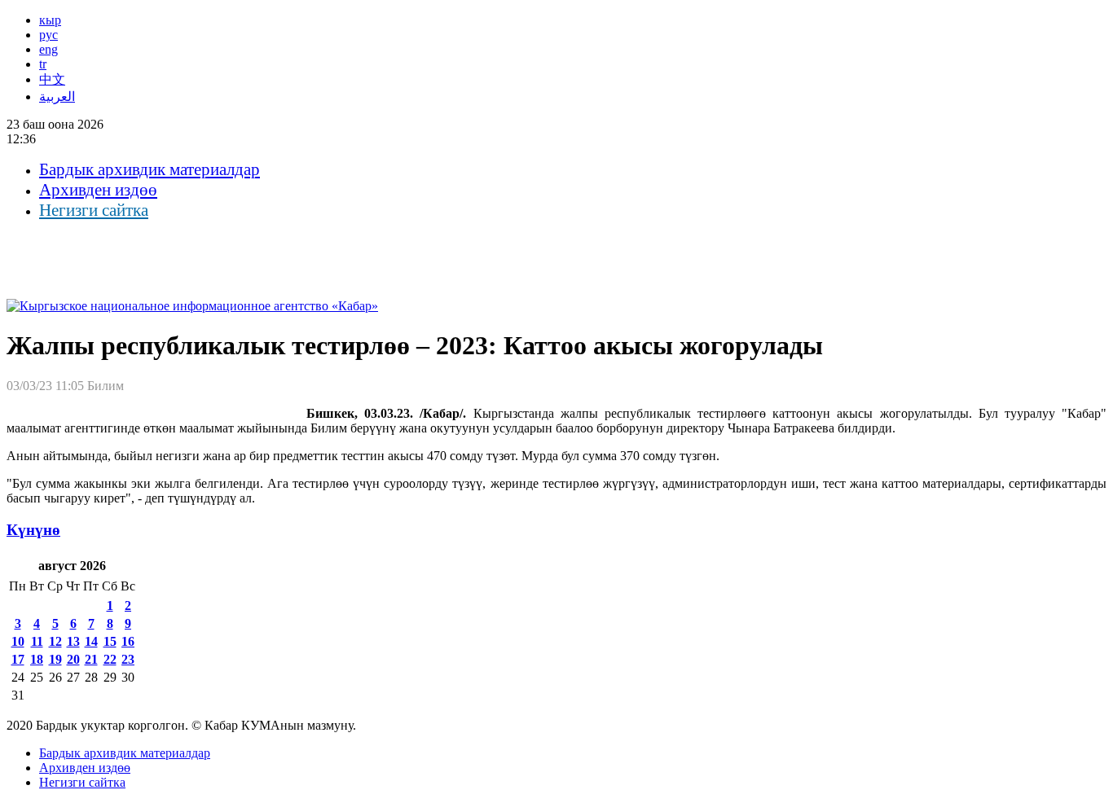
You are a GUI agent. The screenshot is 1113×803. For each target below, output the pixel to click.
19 (55, 659)
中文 (52, 79)
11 (37, 641)
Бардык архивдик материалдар (149, 169)
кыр (50, 20)
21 (91, 659)
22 (110, 659)
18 (36, 659)
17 (17, 659)
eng (48, 49)
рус (48, 35)
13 (73, 641)
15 (110, 641)
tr (42, 64)
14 (91, 641)
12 (55, 641)
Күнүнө (33, 529)
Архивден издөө (98, 190)
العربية (57, 96)
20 (73, 659)
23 (127, 659)
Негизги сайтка (93, 210)
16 (127, 641)
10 (17, 641)
